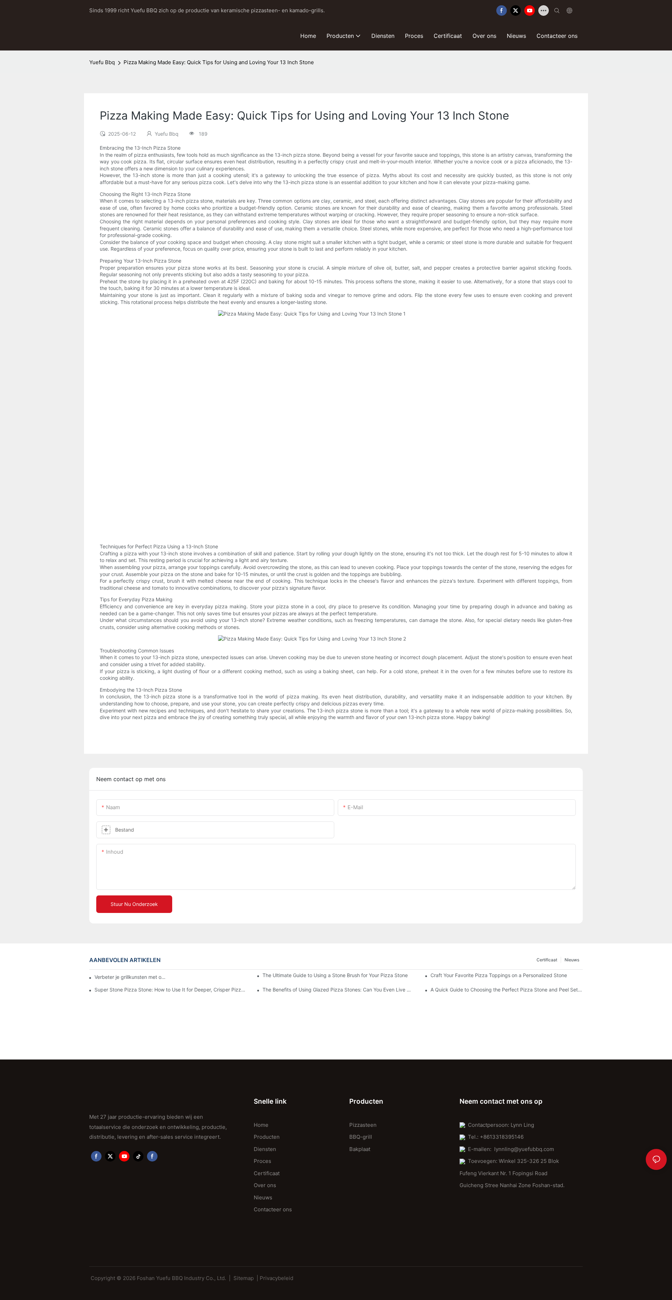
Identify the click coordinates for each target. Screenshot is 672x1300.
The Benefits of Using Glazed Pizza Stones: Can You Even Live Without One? (338, 990)
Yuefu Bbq (102, 62)
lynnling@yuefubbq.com (524, 1149)
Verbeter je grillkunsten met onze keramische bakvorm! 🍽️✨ (131, 977)
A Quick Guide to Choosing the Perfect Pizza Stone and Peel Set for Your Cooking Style (506, 990)
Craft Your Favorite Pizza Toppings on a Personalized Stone (498, 975)
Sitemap (243, 1278)
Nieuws (572, 959)
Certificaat (547, 959)
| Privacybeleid (275, 1278)
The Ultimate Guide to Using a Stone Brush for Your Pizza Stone (335, 975)
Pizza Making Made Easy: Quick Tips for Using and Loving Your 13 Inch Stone (219, 62)
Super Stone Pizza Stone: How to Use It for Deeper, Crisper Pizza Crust (170, 990)
